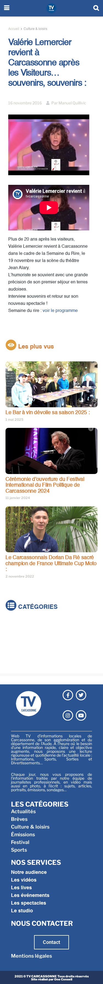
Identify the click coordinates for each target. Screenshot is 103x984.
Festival (14, 656)
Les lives (21, 887)
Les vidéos (24, 880)
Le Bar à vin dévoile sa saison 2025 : (47, 412)
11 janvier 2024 (17, 498)
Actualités (17, 625)
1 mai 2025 (14, 419)
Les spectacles (28, 903)
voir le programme (60, 311)
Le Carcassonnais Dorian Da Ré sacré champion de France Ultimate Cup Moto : (51, 563)
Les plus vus (35, 347)
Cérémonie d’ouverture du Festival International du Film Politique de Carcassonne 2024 (44, 485)
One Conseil (63, 979)
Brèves (13, 633)
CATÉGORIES (37, 607)
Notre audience (29, 872)
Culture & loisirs (35, 29)
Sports (13, 664)
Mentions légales (31, 956)
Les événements (30, 895)
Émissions (17, 648)
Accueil (13, 29)
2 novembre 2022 (19, 576)
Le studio (22, 910)
